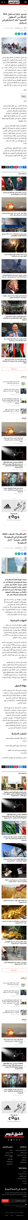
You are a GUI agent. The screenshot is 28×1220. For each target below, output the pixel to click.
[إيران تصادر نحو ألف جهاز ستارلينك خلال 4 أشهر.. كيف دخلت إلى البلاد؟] (14, 245)
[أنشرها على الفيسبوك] (25, 34)
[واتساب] (16, 34)
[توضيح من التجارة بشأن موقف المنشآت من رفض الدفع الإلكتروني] (23, 411)
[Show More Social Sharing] (13, 34)
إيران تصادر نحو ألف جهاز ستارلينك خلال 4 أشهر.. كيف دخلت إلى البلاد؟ (15, 255)
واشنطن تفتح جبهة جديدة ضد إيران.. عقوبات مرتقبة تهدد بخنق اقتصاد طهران (14, 296)
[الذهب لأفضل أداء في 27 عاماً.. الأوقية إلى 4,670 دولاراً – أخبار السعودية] (14, 933)
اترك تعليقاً (13, 369)
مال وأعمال (24, 530)
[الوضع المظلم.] (5, 2)
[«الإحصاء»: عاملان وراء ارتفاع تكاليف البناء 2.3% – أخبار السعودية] (14, 953)
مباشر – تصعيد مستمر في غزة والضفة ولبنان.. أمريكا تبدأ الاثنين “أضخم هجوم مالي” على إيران (14, 276)
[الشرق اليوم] (14, 2)
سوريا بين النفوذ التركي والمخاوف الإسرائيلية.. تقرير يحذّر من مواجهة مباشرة (14, 193)
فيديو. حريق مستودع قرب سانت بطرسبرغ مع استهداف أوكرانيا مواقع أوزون (14, 235)
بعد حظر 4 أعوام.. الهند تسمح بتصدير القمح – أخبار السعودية (14, 901)
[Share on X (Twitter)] (22, 34)
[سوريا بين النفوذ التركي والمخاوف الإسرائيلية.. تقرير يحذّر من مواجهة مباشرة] (14, 184)
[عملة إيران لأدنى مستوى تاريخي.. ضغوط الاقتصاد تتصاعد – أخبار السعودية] (14, 871)
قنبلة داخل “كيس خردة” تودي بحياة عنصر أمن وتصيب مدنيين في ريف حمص (14, 214)
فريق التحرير (17, 28)
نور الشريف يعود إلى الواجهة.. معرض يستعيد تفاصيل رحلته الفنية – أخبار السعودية (13, 490)
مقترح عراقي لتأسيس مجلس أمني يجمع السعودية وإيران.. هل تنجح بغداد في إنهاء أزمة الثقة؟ (14, 361)
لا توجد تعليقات (22, 30)
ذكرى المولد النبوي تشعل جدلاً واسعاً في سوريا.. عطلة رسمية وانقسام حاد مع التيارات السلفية (14, 318)
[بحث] (2, 2)
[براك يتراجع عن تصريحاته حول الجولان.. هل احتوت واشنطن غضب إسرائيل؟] (14, 330)
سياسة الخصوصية (22, 1207)
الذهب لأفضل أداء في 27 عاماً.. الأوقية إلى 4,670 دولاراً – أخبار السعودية (15, 942)
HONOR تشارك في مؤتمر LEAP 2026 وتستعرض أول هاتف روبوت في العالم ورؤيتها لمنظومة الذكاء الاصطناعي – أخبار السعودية (13, 465)
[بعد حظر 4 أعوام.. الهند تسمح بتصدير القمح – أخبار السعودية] (14, 891)
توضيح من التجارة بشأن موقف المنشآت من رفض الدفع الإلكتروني (11, 410)
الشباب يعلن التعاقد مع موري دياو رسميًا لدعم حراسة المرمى (11, 382)
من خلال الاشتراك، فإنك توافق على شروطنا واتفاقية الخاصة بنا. (15, 1206)
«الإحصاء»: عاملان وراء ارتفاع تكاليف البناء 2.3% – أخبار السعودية (15, 963)
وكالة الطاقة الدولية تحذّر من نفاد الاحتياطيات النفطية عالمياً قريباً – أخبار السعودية (14, 860)
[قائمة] (25, 2)
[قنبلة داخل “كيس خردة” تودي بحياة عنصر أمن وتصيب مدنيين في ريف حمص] (14, 204)
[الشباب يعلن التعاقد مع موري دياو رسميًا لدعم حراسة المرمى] (23, 383)
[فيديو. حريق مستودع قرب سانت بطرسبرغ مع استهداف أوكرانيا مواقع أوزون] (14, 225)
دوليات (25, 10)
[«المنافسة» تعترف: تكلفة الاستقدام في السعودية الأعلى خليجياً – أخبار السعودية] (14, 565)
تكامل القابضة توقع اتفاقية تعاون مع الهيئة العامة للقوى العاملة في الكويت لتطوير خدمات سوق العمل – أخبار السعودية (10, 401)
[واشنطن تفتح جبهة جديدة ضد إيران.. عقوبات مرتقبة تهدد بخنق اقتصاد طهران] (14, 287)
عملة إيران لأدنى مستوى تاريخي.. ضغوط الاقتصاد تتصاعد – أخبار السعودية (15, 881)
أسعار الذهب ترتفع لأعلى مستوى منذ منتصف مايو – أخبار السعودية (14, 922)
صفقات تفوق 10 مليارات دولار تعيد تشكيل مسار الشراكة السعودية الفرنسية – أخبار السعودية (14, 839)
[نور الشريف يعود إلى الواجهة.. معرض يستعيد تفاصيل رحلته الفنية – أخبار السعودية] (14, 479)
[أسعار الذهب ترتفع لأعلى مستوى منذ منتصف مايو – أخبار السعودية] (14, 912)
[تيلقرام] (19, 34)
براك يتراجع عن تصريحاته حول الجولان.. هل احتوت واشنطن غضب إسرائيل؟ (15, 339)
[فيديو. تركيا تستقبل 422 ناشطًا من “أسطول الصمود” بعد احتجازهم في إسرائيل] (14, 45)
